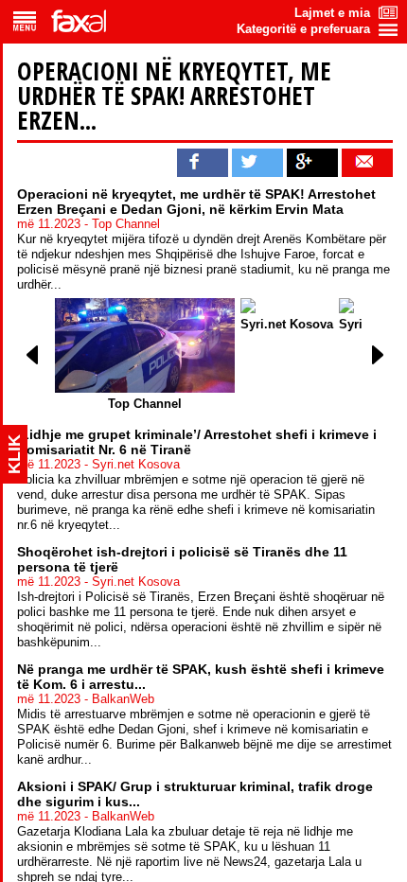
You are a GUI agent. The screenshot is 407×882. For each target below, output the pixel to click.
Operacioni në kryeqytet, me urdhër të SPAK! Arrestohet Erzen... (174, 95)
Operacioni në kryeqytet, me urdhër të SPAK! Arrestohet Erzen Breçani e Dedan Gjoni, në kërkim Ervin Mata (196, 201)
